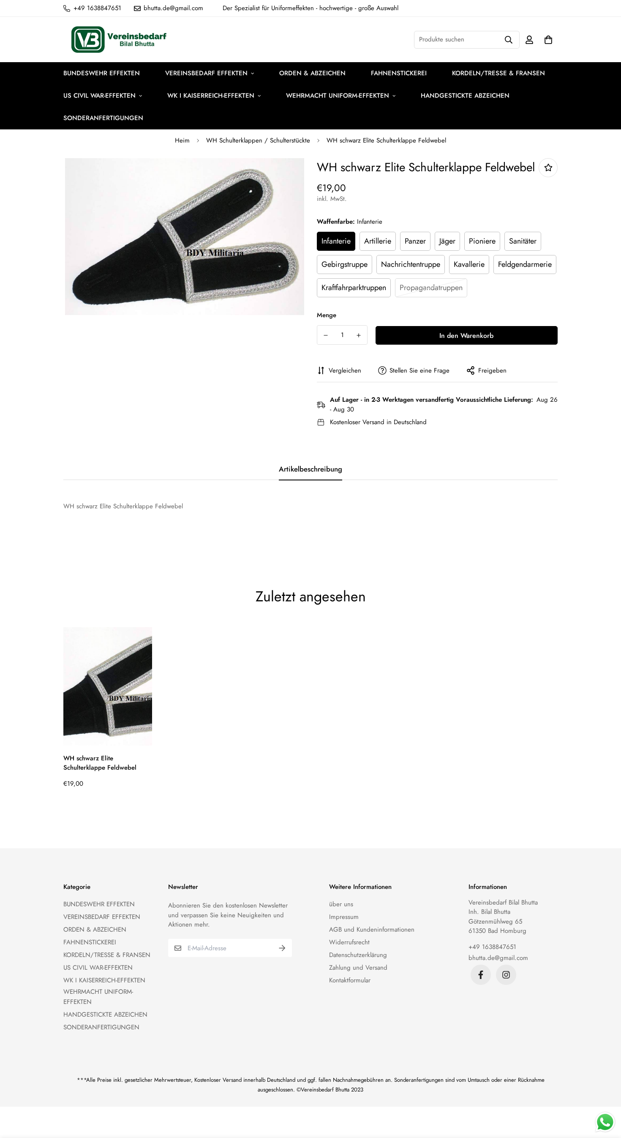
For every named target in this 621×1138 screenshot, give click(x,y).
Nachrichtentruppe (410, 264)
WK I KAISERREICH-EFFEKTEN (210, 95)
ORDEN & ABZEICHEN (312, 73)
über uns (341, 904)
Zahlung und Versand (358, 967)
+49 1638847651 (492, 947)
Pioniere (482, 241)
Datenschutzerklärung (358, 955)
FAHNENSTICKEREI (399, 73)
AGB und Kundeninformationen (371, 929)
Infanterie (336, 241)
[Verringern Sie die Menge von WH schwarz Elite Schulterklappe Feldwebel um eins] (325, 335)
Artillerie (377, 241)
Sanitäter (523, 241)
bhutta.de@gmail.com (498, 958)
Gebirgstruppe (344, 264)
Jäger (447, 241)
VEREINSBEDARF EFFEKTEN (206, 73)
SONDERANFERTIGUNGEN (103, 118)
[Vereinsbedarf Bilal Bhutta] (120, 39)
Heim (182, 140)
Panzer (415, 241)
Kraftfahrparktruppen (353, 287)
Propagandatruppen (431, 287)
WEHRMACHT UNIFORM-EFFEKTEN (337, 95)
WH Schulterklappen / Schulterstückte (258, 140)
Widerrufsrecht (349, 942)
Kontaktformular (349, 980)
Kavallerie (469, 264)
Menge (326, 315)
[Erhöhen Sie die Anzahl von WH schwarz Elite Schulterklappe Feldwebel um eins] (358, 335)
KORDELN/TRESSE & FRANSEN (498, 73)
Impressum (344, 916)
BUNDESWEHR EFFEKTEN (101, 73)
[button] (547, 39)
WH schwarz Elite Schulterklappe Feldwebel (99, 763)
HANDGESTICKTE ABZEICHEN (465, 95)
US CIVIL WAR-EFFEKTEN (99, 95)
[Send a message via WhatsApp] (605, 1122)
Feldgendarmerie (525, 264)
